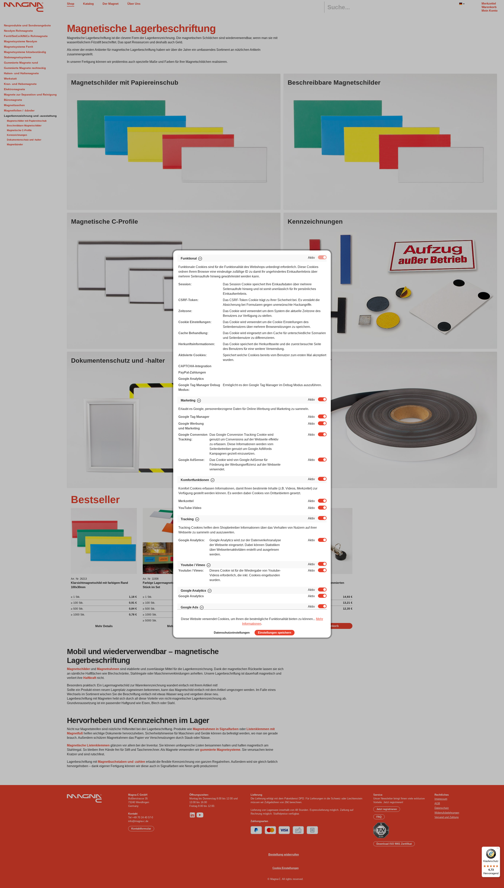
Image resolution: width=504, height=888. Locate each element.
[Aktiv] (322, 257)
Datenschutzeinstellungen (232, 632)
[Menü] (497, 849)
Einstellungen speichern (274, 632)
